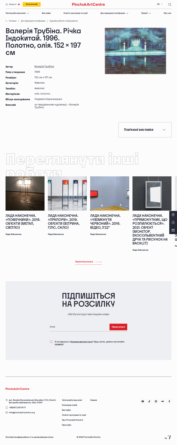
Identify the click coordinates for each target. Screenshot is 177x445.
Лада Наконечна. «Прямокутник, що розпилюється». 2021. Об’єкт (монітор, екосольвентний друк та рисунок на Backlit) (150, 230)
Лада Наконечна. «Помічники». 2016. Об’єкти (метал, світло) (23, 222)
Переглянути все (84, 262)
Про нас (167, 13)
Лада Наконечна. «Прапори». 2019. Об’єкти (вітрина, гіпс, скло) (64, 222)
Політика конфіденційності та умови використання (29, 437)
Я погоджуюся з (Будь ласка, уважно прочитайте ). (89, 343)
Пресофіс (66, 425)
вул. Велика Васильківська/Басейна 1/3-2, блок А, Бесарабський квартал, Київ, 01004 (32, 401)
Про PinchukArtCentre (72, 420)
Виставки (46, 13)
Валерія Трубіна (44, 66)
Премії (144, 13)
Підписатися (118, 327)
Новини (93, 400)
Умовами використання (81, 342)
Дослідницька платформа (113, 13)
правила (59, 344)
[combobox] (160, 4)
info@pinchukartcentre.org (22, 412)
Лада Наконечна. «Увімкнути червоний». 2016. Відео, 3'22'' (105, 222)
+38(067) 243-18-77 (17, 407)
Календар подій (69, 405)
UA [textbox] (158, 4)
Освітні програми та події (75, 13)
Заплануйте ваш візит (16, 13)
